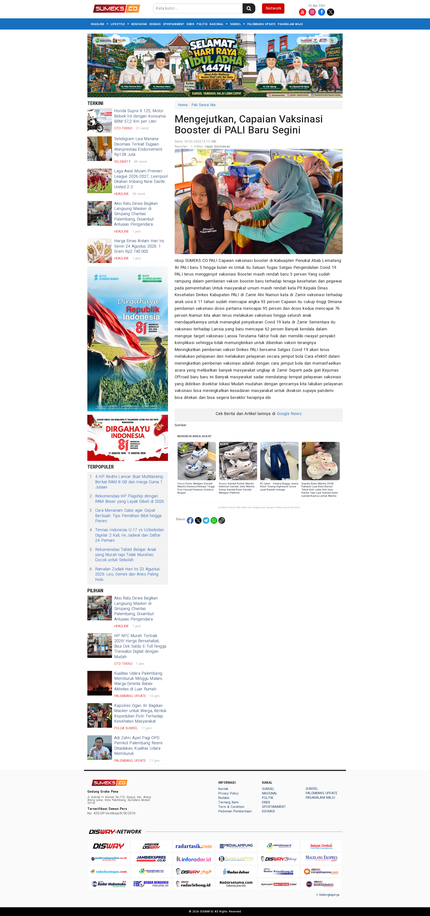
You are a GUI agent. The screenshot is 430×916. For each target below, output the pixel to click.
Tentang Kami (228, 802)
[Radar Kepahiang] (278, 871)
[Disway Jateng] (278, 859)
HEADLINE (97, 24)
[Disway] (108, 846)
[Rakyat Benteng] (278, 884)
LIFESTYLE (118, 24)
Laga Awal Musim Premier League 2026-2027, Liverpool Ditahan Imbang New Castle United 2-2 (141, 179)
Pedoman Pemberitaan (235, 811)
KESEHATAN (139, 24)
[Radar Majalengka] (151, 871)
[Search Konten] (248, 8)
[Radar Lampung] (236, 859)
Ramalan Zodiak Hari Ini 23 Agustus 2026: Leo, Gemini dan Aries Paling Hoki (125, 574)
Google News (289, 414)
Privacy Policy (228, 793)
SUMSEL (235, 24)
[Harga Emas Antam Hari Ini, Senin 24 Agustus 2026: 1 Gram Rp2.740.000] (99, 250)
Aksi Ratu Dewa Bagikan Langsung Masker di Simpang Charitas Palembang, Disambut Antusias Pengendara (136, 214)
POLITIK (202, 24)
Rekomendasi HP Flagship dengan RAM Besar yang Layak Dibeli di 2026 (127, 499)
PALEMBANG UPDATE (261, 24)
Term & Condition (231, 807)
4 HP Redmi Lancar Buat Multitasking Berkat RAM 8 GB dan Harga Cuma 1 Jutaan (126, 482)
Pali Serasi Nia (203, 105)
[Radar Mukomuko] (108, 884)
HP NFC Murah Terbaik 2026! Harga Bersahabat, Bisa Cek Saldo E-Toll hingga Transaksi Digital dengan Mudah (140, 646)
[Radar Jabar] (236, 871)
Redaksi (223, 798)
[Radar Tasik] (193, 846)
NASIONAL (217, 24)
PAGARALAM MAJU (290, 24)
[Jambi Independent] (108, 859)
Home (183, 105)
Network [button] (273, 8)
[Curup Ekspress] (321, 871)
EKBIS (190, 24)
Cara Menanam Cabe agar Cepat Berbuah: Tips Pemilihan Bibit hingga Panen (126, 516)
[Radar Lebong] (193, 884)
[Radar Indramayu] (278, 846)
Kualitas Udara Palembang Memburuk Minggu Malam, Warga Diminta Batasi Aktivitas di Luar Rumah (138, 681)
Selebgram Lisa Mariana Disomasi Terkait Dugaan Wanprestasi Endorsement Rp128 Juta (138, 147)
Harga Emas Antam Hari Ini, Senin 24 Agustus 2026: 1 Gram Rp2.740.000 (139, 246)
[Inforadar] (193, 859)
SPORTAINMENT (173, 24)
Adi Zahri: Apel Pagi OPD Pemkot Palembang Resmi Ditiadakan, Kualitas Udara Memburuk (138, 746)
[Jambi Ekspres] (151, 859)
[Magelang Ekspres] (321, 859)
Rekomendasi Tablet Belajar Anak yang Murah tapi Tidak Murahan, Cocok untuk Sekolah (123, 555)
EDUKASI (155, 24)
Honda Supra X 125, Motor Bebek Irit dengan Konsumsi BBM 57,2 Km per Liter (140, 116)
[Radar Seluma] (236, 884)
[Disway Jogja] (193, 871)
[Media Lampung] (236, 846)
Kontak (223, 789)
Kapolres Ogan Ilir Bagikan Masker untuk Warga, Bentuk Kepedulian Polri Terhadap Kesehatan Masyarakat (140, 713)
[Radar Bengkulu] (151, 884)
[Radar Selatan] (321, 884)
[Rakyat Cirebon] (321, 846)
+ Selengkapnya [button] (327, 894)
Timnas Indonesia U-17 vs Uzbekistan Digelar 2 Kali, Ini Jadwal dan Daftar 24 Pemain (127, 535)
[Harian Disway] (151, 846)
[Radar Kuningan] (108, 871)
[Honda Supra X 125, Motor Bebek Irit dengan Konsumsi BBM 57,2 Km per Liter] (99, 120)
